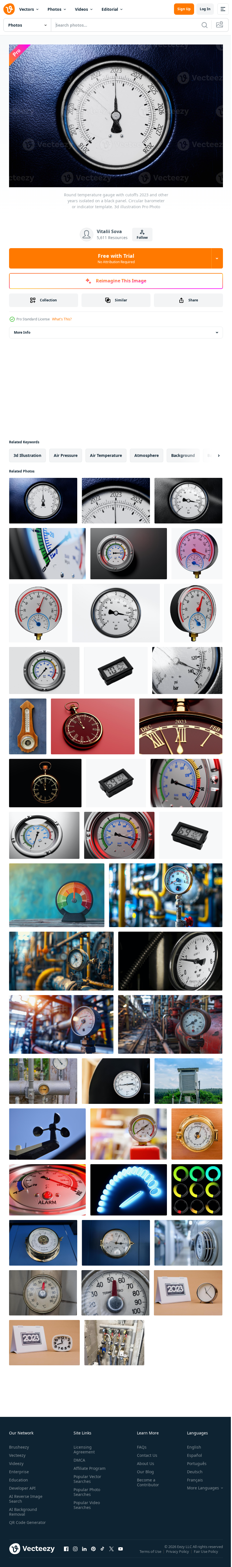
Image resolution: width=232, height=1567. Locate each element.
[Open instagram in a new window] (75, 1551)
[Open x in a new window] (111, 1551)
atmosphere (146, 452)
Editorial (110, 9)
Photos (54, 9)
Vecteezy (17, 1452)
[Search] (204, 25)
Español (190, 1452)
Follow (142, 237)
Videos (81, 9)
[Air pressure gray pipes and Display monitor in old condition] (43, 1078)
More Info (22, 329)
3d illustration (27, 452)
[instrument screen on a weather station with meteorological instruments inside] (188, 1078)
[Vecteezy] (9, 9)
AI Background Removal (23, 1509)
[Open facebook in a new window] (66, 1551)
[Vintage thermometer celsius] (43, 1290)
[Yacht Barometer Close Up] (196, 1131)
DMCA (78, 1457)
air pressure (66, 452)
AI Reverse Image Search (25, 1496)
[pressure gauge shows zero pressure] (128, 1131)
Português (192, 1460)
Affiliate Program (88, 1465)
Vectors (26, 9)
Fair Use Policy (206, 1552)
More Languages (199, 1485)
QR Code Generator (18, 1522)
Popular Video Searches (85, 1502)
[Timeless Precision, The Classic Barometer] (27, 723)
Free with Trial (116, 258)
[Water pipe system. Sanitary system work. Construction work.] (114, 1339)
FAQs (139, 1444)
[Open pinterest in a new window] (93, 1551)
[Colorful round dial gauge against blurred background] (56, 892)
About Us (143, 1460)
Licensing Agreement (83, 1447)
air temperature (106, 452)
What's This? (62, 319)
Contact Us (145, 1452)
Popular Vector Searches (86, 1476)
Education (18, 1477)
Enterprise (19, 1469)
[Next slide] (210, 452)
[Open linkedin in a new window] (84, 1551)
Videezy (16, 1460)
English (190, 1444)
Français (191, 1477)
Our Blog (143, 1469)
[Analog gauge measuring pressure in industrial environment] (188, 1240)
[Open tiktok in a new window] (102, 1551)
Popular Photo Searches (85, 1489)
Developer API (22, 1485)
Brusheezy (19, 1444)
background (183, 452)
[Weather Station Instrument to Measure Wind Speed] (47, 1131)
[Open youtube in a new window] (120, 1551)
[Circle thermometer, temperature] (116, 1078)
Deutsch (190, 1469)
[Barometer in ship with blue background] (43, 1240)
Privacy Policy (178, 1552)
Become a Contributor (146, 1479)
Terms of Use (151, 1552)
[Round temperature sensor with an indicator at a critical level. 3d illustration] (47, 1187)
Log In (205, 9)
